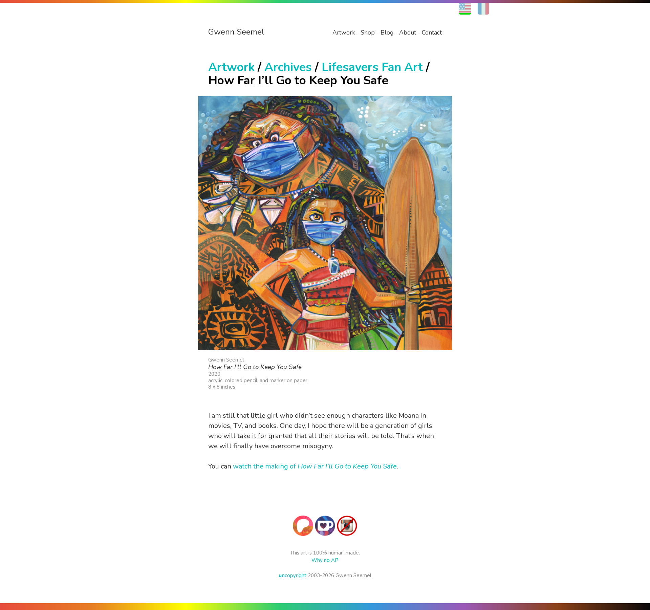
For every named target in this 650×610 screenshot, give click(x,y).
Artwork (343, 32)
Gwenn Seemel (236, 31)
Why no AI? (325, 560)
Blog (387, 32)
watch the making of (315, 466)
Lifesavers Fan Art (372, 67)
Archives (288, 67)
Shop (368, 32)
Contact (432, 32)
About (407, 32)
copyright (292, 575)
